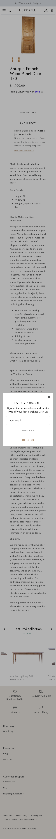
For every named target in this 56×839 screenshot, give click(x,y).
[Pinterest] (32, 440)
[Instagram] (28, 440)
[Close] (49, 397)
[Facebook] (23, 440)
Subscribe (28, 430)
